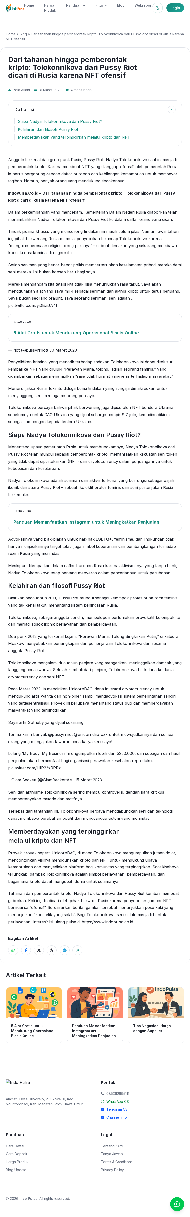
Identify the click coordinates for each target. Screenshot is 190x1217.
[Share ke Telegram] (65, 950)
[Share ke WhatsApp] (13, 950)
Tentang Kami (112, 1146)
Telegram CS (117, 1109)
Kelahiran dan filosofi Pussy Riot (48, 129)
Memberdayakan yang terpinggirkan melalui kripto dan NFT (74, 137)
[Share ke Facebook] (26, 950)
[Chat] (177, 1204)
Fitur (99, 5)
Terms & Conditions (117, 1162)
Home (29, 5)
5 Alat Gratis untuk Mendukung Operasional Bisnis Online (76, 332)
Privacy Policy (112, 1170)
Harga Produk (17, 1162)
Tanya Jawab (112, 1154)
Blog (121, 5)
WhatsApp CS (117, 1101)
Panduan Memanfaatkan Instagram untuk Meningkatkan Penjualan (86, 522)
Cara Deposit (16, 1154)
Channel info (116, 1117)
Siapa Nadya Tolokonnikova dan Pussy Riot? (60, 121)
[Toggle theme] (158, 8)
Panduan (74, 5)
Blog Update (16, 1170)
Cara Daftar (15, 1146)
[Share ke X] (39, 950)
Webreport (144, 5)
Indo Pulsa (28, 1198)
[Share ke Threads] (52, 950)
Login (175, 8)
